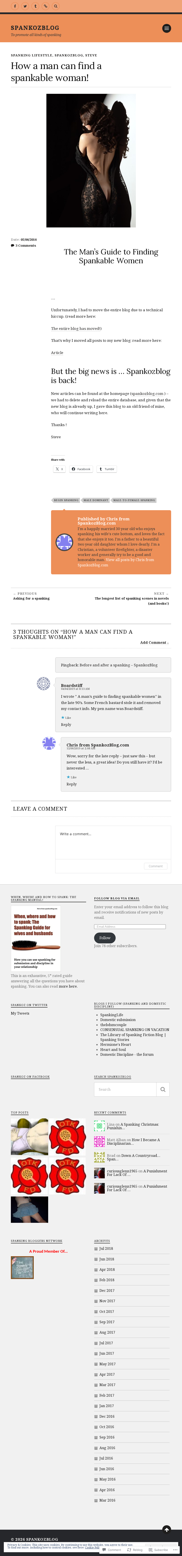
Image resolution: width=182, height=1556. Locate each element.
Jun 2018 (106, 1259)
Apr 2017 (107, 1374)
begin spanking (66, 500)
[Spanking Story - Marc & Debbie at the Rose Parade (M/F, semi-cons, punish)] (29, 1177)
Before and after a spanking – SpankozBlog (119, 664)
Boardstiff (71, 685)
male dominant (96, 500)
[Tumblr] (35, 6)
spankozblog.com (147, 393)
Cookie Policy (93, 1547)
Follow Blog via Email (117, 898)
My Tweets (20, 1013)
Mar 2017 (107, 1384)
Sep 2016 (107, 1437)
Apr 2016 (107, 1489)
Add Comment (153, 642)
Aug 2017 (107, 1332)
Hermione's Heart (115, 1044)
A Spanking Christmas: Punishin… (133, 1126)
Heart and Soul (113, 1049)
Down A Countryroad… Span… (133, 1157)
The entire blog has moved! (75, 328)
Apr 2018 (107, 1269)
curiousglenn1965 (122, 1171)
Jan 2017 (106, 1405)
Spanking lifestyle (31, 55)
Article (57, 352)
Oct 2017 (106, 1311)
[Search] (56, 6)
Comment (156, 866)
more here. (68, 986)
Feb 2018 (106, 1279)
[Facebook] (15, 6)
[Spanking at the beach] (67, 1177)
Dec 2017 (107, 1290)
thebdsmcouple (113, 1024)
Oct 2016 (106, 1426)
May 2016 (107, 1479)
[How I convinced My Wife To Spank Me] (29, 1137)
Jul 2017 (106, 1343)
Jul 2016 (106, 1458)
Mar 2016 (107, 1500)
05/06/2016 (29, 239)
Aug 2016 (107, 1447)
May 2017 (107, 1364)
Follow (105, 937)
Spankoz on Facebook (30, 1077)
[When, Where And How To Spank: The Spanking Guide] (45, 6)
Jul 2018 (106, 1248)
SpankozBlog (35, 27)
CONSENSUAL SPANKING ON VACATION (134, 1029)
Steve (91, 55)
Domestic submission (118, 1019)
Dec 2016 (107, 1416)
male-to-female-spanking (134, 500)
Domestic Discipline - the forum (127, 1054)
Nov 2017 (107, 1300)
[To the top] (166, 1529)
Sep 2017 (107, 1321)
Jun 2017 (106, 1353)
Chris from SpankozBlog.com (98, 745)
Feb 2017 (106, 1395)
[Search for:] (131, 1089)
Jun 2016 (106, 1468)
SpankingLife (111, 1014)
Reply (66, 724)
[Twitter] (25, 6)
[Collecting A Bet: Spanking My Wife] (29, 1210)
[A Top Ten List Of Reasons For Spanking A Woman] (67, 1137)
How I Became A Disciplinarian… (133, 1141)
